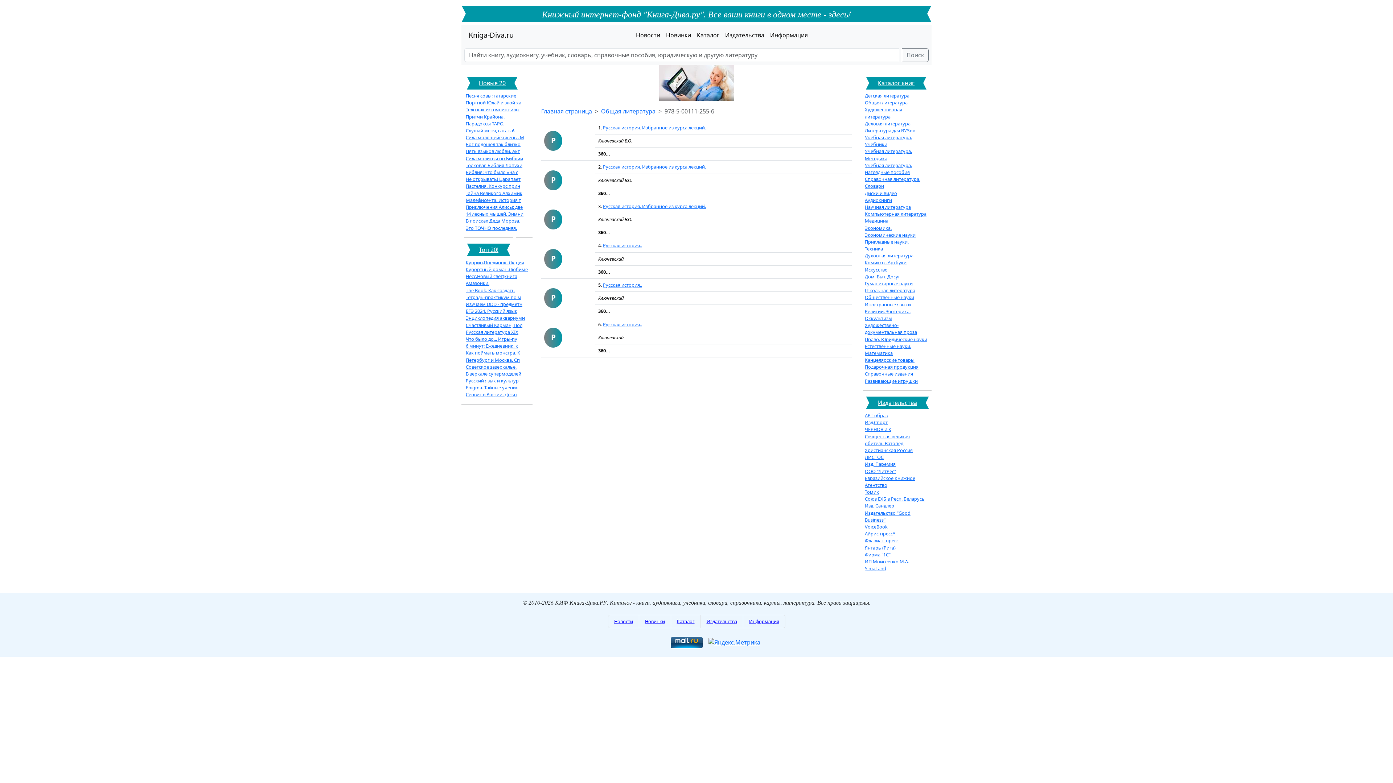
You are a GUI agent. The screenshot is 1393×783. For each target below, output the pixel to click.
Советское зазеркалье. (491, 367)
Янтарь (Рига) (880, 547)
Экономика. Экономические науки (890, 231)
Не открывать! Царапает (493, 179)
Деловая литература (888, 123)
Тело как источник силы (492, 109)
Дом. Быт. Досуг (882, 276)
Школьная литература (890, 290)
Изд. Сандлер (879, 505)
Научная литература (888, 207)
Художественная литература (883, 113)
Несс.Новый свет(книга (491, 276)
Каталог (708, 35)
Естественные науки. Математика (888, 349)
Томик (872, 492)
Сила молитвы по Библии (494, 158)
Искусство (876, 269)
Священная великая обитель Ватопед (887, 440)
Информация (789, 35)
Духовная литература (889, 255)
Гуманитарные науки (889, 283)
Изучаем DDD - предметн (494, 304)
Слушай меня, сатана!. (490, 130)
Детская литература (887, 95)
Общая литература (628, 111)
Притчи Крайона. (485, 116)
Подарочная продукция (892, 367)
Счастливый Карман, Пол (494, 325)
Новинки (678, 35)
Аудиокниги (878, 200)
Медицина (876, 221)
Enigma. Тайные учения (492, 387)
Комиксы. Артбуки (886, 262)
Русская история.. (622, 245)
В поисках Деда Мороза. (493, 221)
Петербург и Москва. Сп (493, 360)
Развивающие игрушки (891, 381)
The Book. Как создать (490, 290)
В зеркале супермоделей (493, 373)
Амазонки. (477, 283)
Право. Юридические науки (896, 339)
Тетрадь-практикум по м (493, 297)
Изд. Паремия (880, 464)
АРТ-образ (876, 415)
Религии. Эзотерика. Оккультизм (888, 315)
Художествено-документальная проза (891, 328)
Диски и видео (881, 193)
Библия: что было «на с (492, 172)
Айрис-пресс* (880, 533)
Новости (648, 35)
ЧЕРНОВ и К (878, 429)
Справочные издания (889, 373)
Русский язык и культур (492, 380)
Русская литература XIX (492, 332)
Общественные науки (889, 297)
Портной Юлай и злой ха (493, 102)
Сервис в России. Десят (491, 394)
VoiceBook (876, 526)
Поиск (915, 55)
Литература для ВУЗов (890, 130)
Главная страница (566, 111)
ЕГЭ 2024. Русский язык (491, 311)
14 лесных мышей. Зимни (494, 214)
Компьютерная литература (895, 214)
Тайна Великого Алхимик (494, 193)
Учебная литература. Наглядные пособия (888, 168)
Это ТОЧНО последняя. (491, 228)
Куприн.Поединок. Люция (495, 262)
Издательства (744, 35)
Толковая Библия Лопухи (494, 165)
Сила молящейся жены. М (495, 137)
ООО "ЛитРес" (880, 471)
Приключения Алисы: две (494, 207)
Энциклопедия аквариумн (495, 318)
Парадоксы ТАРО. (485, 123)
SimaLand (875, 568)
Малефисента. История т (493, 200)
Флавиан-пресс (882, 540)
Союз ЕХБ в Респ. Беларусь (895, 499)
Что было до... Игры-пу (491, 339)
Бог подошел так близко (493, 144)
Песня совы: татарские (491, 95)
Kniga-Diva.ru (491, 35)
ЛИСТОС (874, 457)
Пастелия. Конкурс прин (493, 186)
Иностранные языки (888, 304)
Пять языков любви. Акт (493, 151)
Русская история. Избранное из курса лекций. (654, 127)
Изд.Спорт (876, 422)
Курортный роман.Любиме (497, 269)
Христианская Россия (889, 450)
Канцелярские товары (890, 360)
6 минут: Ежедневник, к (492, 346)
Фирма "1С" (878, 554)
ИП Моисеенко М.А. (887, 561)
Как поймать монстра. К (493, 352)
